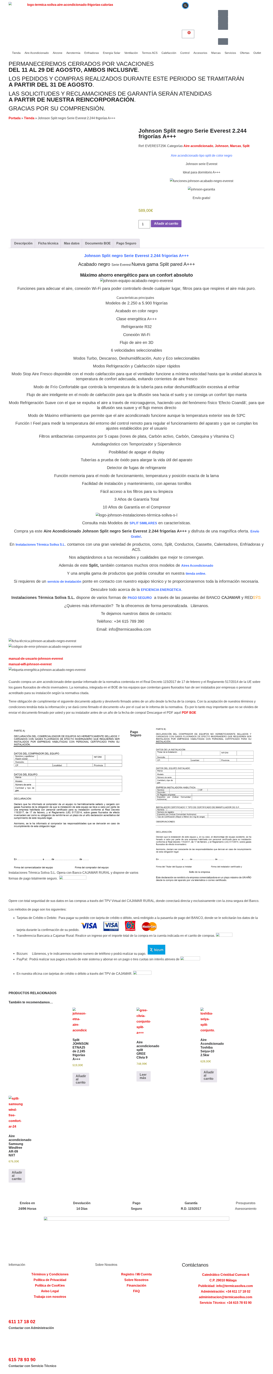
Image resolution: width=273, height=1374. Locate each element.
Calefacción (168, 52)
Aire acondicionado (198, 146)
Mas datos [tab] (72, 243)
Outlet (257, 52)
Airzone (57, 52)
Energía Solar (111, 52)
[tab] (136, 298)
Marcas (216, 52)
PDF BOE (189, 712)
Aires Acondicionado (197, 565)
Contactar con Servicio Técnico (32, 1366)
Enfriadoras (91, 52)
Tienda (16, 52)
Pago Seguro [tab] (126, 243)
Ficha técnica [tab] (48, 243)
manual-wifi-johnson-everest (30, 664)
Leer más (143, 1076)
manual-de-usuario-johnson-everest (36, 658)
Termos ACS (149, 52)
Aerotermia (73, 52)
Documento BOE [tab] (98, 243)
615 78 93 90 (22, 1359)
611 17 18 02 (22, 1321)
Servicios (230, 52)
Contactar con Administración (31, 1328)
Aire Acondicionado (37, 52)
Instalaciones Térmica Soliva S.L (40, 544)
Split (246, 146)
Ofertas (244, 52)
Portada (15, 118)
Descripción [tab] (23, 243)
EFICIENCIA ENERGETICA (161, 589)
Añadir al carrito (166, 223)
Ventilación (131, 52)
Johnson (221, 146)
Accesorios (200, 52)
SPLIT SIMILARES (143, 523)
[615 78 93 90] (12, 1351)
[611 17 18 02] (12, 1313)
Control (184, 52)
